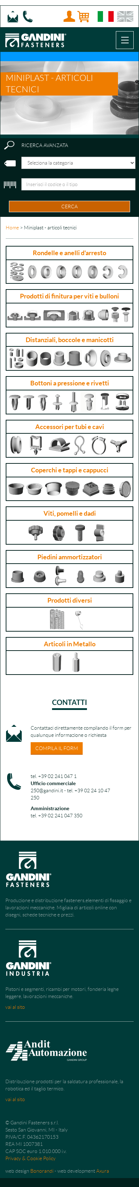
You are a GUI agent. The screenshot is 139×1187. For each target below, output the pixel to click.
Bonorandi (41, 1171)
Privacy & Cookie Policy (30, 1158)
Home (12, 227)
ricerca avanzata (44, 145)
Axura (102, 1171)
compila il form (56, 748)
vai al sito (15, 1007)
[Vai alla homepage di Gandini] (36, 36)
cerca (69, 206)
